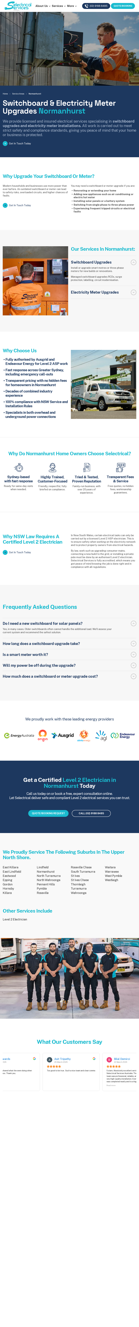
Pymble (42, 888)
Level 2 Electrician (15, 919)
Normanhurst (46, 871)
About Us (41, 6)
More (70, 6)
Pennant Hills (46, 884)
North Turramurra (49, 876)
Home (5, 94)
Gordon (7, 884)
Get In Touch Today (20, 143)
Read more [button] (44, 1085)
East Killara (10, 867)
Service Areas (18, 94)
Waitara (110, 867)
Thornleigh (78, 884)
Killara (7, 893)
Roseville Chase (81, 867)
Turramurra (78, 888)
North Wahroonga (48, 880)
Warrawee (112, 871)
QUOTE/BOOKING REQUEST (48, 813)
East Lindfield (12, 871)
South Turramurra (83, 871)
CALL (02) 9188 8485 (91, 813)
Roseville (43, 893)
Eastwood (9, 876)
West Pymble (113, 876)
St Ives (75, 876)
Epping (7, 880)
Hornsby (8, 888)
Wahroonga (78, 893)
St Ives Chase (80, 880)
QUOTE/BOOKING (123, 6)
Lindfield (43, 867)
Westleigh (111, 880)
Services (57, 6)
